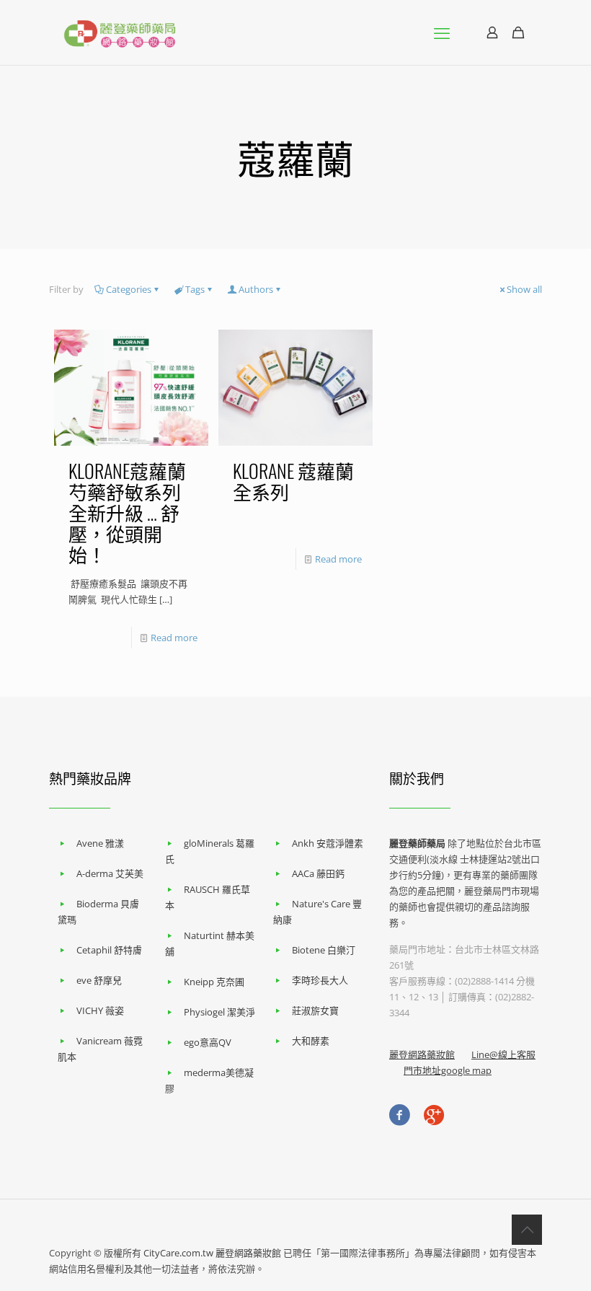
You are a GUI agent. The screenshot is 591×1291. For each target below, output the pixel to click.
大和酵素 (310, 1040)
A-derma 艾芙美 (109, 873)
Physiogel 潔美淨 (219, 1011)
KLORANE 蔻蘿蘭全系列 (293, 481)
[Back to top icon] (527, 1230)
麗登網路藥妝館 (422, 1054)
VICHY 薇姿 (100, 1010)
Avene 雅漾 (100, 843)
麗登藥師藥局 (417, 843)
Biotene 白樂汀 (323, 949)
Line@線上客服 (503, 1054)
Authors (256, 289)
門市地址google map (448, 1070)
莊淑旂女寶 (315, 1010)
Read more (174, 637)
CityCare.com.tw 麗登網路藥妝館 (212, 1252)
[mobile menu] (442, 32)
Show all (524, 289)
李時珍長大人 (320, 980)
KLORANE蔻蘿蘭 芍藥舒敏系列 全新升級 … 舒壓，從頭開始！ (127, 512)
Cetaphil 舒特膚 (109, 949)
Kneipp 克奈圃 (214, 981)
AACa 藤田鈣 (318, 873)
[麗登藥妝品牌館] (119, 32)
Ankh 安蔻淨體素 (327, 843)
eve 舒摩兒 (99, 980)
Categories (128, 289)
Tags (195, 289)
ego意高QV (207, 1042)
